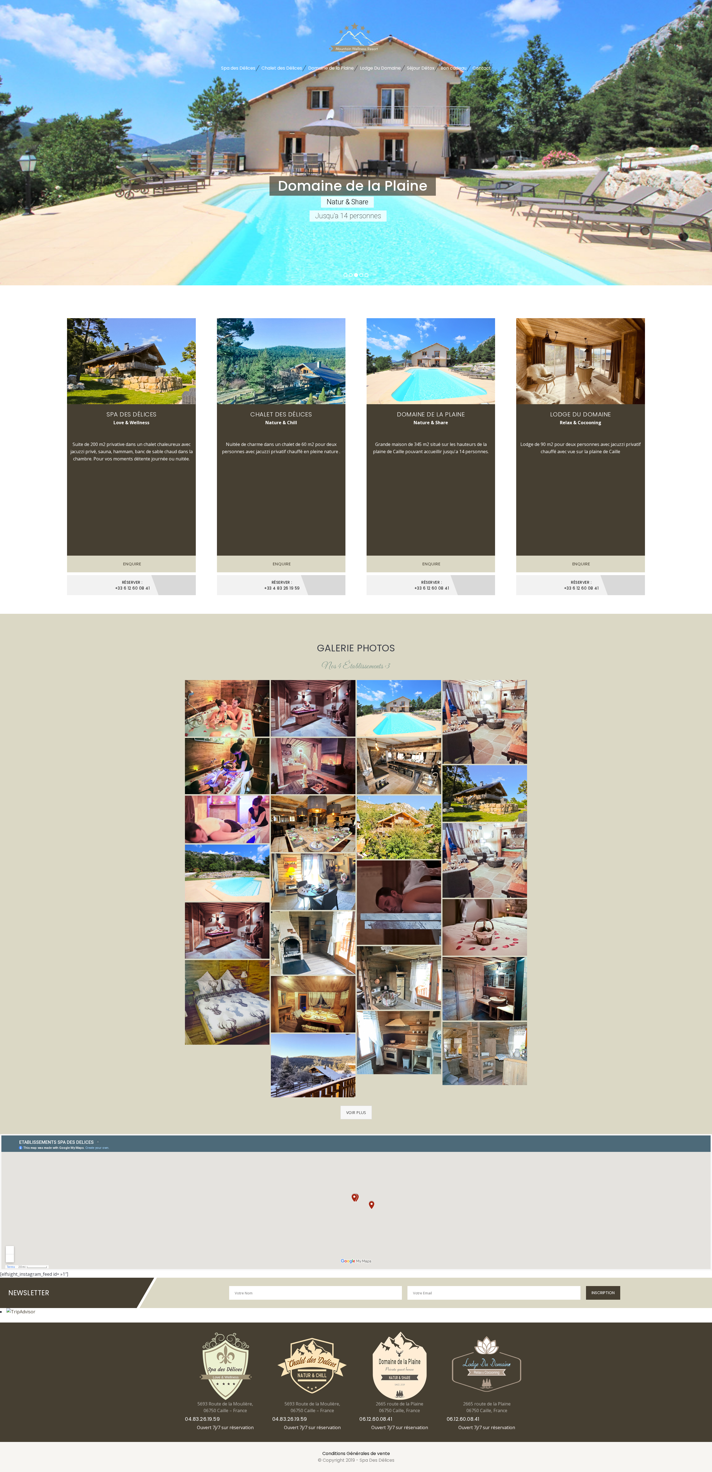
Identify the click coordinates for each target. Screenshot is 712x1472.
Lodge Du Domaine (380, 68)
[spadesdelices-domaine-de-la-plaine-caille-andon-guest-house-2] (399, 708)
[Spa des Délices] (131, 361)
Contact (482, 68)
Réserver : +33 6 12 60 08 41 (132, 585)
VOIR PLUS (356, 1112)
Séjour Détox (420, 68)
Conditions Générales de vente (356, 1453)
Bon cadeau (453, 68)
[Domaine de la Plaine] (431, 361)
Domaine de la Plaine (331, 68)
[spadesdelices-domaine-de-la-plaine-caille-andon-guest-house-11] (399, 766)
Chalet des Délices (281, 68)
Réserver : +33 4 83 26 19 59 (282, 585)
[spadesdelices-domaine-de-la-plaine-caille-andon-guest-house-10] (313, 824)
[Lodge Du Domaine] (580, 361)
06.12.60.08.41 (375, 1418)
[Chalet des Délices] (281, 361)
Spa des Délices (238, 68)
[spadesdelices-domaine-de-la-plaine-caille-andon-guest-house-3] (227, 873)
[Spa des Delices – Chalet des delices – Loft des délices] (227, 708)
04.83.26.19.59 (202, 1418)
